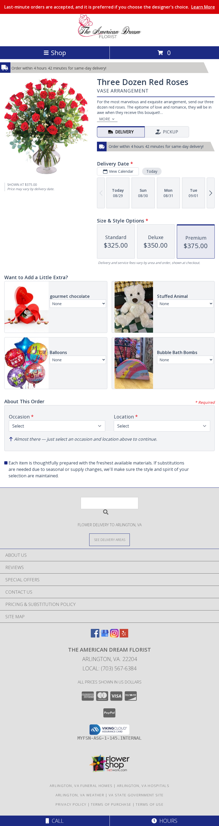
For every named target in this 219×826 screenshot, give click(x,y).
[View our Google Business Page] (104, 636)
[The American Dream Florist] (109, 38)
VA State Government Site (136, 795)
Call (56, 820)
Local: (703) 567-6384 (109, 668)
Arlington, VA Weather (80, 795)
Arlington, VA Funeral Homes (81, 785)
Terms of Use (149, 804)
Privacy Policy (71, 804)
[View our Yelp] (124, 636)
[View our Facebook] (95, 636)
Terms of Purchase (111, 804)
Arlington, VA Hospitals (143, 785)
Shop (58, 52)
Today (151, 171)
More (104, 118)
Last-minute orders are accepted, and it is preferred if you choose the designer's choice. (109, 7)
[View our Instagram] (114, 636)
